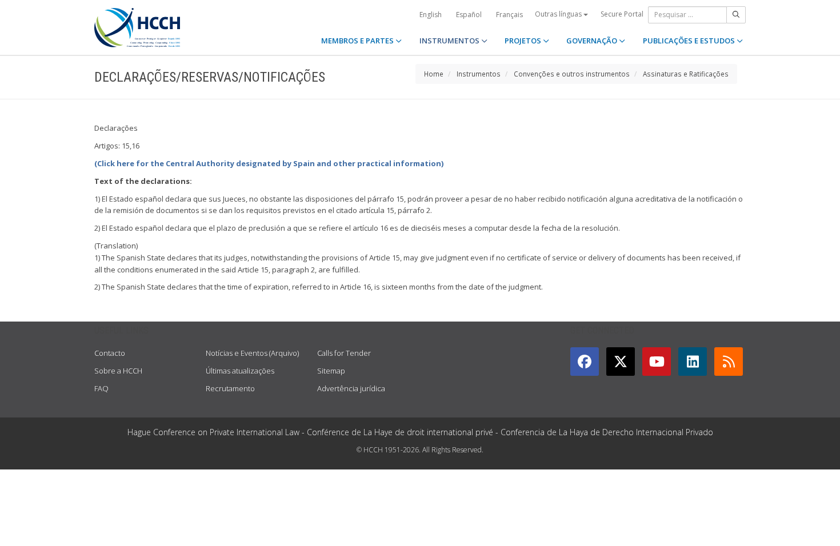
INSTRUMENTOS (450, 40)
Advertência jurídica (351, 388)
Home (433, 73)
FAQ (101, 388)
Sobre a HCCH (118, 371)
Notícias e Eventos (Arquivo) (252, 353)
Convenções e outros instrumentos (572, 73)
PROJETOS (524, 40)
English (430, 14)
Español (469, 14)
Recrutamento (230, 388)
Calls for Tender (344, 353)
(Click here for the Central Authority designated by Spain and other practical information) (268, 163)
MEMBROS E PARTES (358, 40)
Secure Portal (622, 14)
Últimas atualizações (240, 371)
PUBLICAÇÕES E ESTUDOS (690, 40)
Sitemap (331, 371)
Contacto (109, 353)
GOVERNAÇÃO (592, 40)
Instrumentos (479, 73)
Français (509, 14)
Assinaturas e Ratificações (686, 73)
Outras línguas (559, 14)
